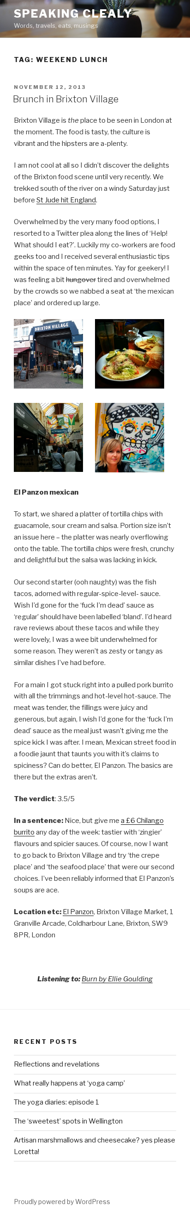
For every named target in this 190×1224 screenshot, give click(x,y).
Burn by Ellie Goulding (117, 979)
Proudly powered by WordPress (62, 1201)
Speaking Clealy (73, 13)
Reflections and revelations (57, 1064)
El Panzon (78, 912)
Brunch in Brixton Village (66, 99)
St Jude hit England (66, 200)
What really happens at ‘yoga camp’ (69, 1083)
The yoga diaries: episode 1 (56, 1102)
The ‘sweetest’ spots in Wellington (68, 1121)
